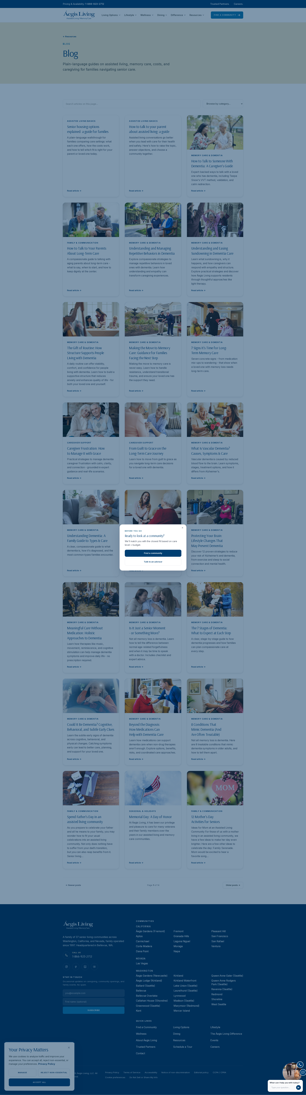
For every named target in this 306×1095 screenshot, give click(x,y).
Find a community (153, 553)
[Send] (298, 1087)
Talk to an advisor (153, 561)
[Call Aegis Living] (300, 1064)
